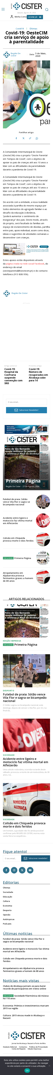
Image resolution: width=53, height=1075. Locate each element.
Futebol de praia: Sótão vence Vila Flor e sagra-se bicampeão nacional (16, 502)
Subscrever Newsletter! (28, 410)
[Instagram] (14, 870)
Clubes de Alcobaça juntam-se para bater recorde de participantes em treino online (24, 987)
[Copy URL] (30, 138)
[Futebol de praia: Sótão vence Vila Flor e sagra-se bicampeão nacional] (43, 502)
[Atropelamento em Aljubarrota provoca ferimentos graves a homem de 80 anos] (43, 577)
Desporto (8, 691)
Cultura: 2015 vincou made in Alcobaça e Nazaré (23, 1016)
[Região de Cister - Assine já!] (26, 249)
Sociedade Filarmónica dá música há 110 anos (26, 997)
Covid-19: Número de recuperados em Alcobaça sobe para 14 (38, 375)
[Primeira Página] (26, 457)
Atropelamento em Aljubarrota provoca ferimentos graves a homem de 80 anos (18, 576)
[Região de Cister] (26, 6)
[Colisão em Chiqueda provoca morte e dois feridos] (43, 539)
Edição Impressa (12, 641)
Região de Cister (16, 54)
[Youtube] (30, 870)
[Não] (49, 1065)
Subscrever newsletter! (38, 858)
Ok (27, 1070)
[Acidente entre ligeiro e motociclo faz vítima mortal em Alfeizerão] (43, 520)
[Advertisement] (26, 331)
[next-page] (45, 429)
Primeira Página (23, 481)
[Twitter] (23, 138)
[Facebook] (16, 138)
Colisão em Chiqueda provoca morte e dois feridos (18, 539)
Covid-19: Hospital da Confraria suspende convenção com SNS (13, 376)
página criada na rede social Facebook (25, 263)
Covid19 (20, 28)
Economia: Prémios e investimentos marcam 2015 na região (26, 1007)
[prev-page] (40, 429)
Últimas (33, 28)
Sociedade (9, 755)
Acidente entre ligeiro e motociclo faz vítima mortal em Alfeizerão (17, 520)
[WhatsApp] (37, 138)
